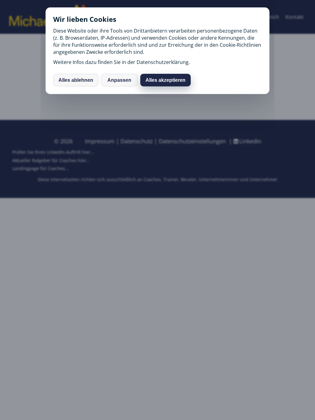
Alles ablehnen (75, 80)
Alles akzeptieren (165, 80)
